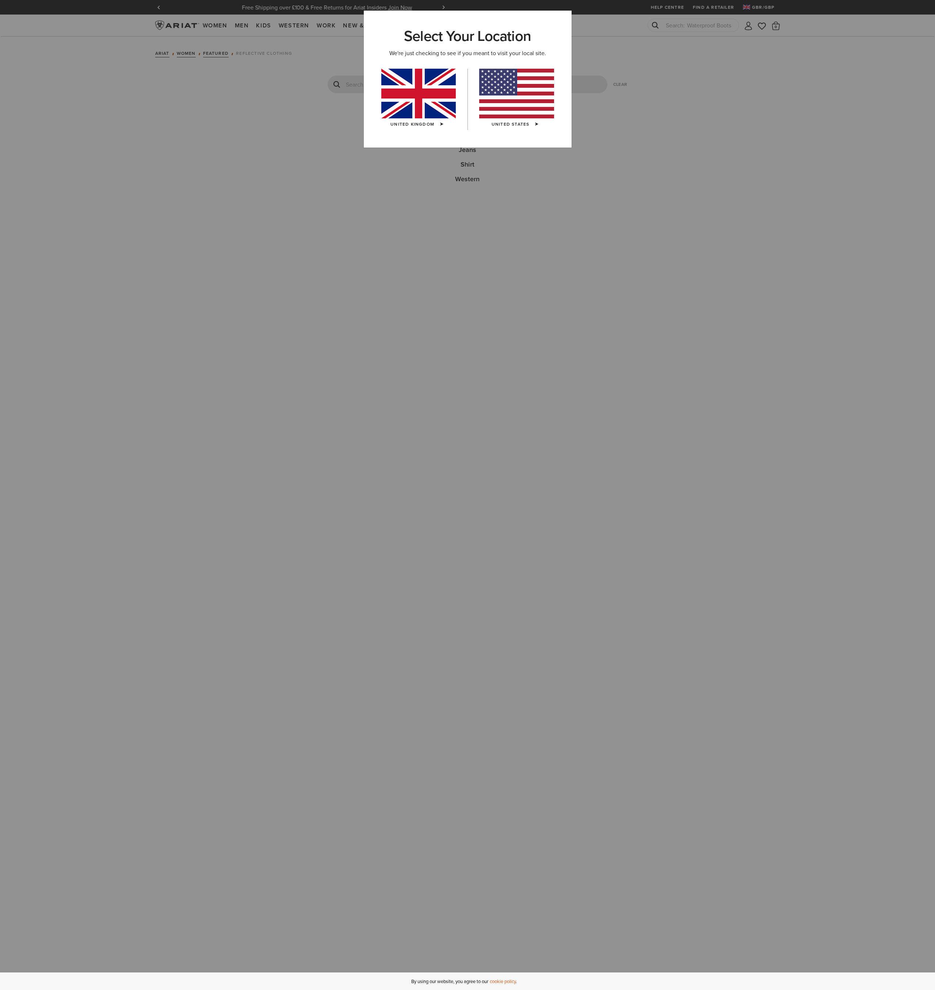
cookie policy (503, 981)
